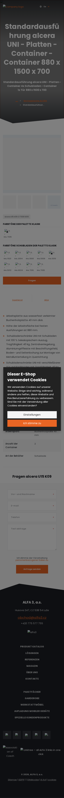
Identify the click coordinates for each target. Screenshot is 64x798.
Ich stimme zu (32, 423)
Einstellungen (32, 415)
